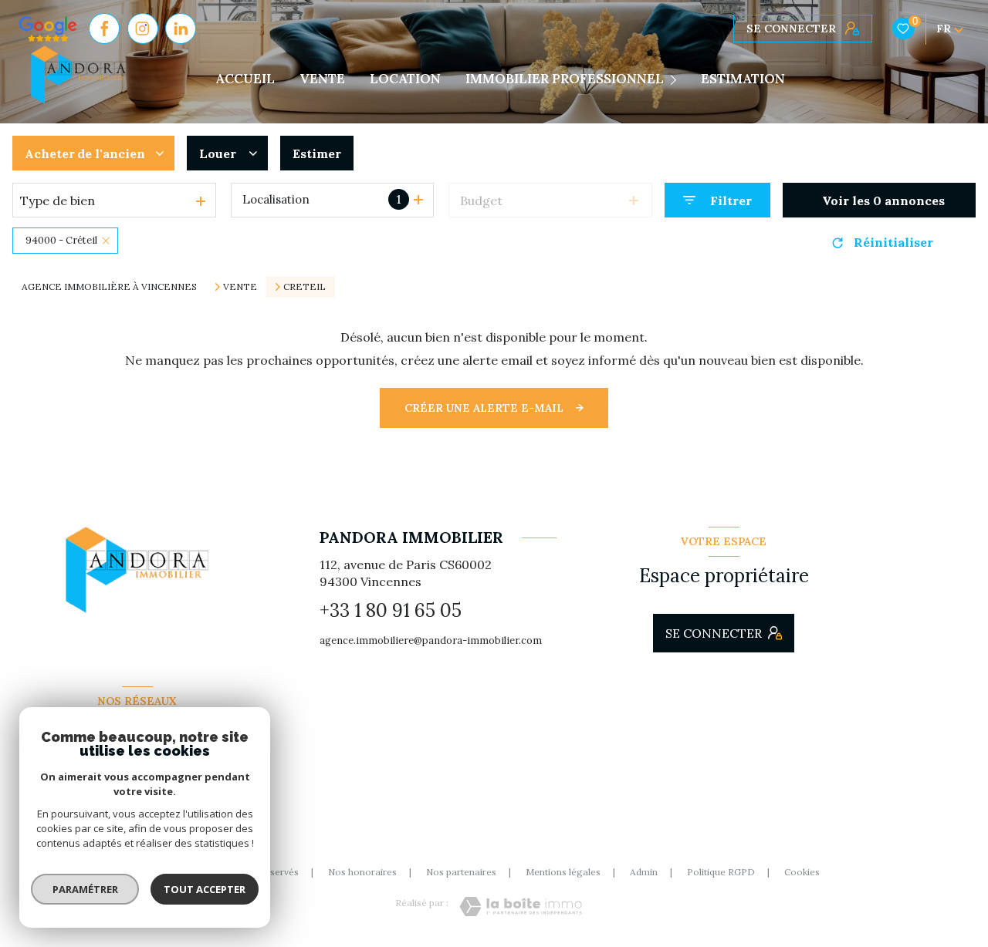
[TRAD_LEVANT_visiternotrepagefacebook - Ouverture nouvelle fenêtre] (104, 28)
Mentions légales (563, 872)
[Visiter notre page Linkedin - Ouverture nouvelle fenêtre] (180, 28)
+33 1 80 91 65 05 (391, 610)
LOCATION (405, 79)
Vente (240, 287)
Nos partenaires (461, 872)
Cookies (802, 872)
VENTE (322, 79)
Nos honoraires (362, 872)
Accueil (245, 79)
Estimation (743, 79)
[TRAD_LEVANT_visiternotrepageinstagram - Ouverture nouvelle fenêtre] (142, 28)
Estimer (317, 153)
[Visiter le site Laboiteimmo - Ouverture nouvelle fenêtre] (520, 906)
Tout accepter (204, 889)
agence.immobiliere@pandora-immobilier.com (431, 640)
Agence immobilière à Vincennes (109, 286)
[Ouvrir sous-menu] (676, 79)
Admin (644, 872)
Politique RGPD (721, 872)
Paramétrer (85, 889)
